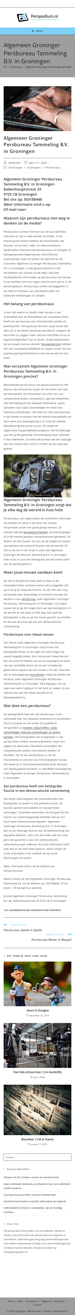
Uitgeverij (46, 1301)
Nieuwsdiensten (51, 344)
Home (11, 1301)
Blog (20, 1301)
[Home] (5, 67)
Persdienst (55, 910)
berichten (36, 1311)
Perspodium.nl (60, 1311)
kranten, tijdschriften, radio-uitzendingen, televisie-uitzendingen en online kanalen (32, 732)
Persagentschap (39, 910)
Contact (38, 1304)
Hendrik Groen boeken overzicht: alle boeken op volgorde (35, 1201)
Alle (29, 1311)
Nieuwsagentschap (20, 910)
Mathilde (14, 163)
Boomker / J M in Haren (37, 1139)
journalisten (37, 674)
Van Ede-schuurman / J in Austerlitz (37, 1072)
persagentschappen (35, 532)
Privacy (47, 1311)
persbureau (29, 599)
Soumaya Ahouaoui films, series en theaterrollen (30, 1194)
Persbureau (53, 167)
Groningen (15, 167)
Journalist (59, 1301)
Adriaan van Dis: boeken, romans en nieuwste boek (31, 1177)
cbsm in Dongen (37, 1010)
